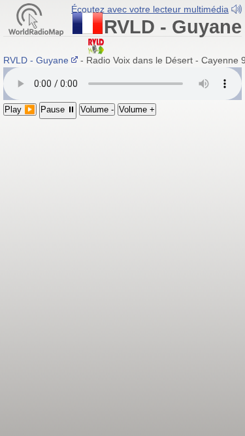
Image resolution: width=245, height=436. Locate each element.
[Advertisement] (122, 248)
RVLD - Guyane (37, 60)
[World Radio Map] (36, 18)
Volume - (97, 109)
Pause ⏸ (58, 109)
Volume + (137, 109)
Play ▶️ (20, 109)
